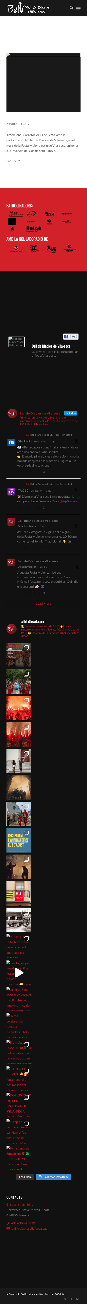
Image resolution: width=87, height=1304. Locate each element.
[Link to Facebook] (71, 1299)
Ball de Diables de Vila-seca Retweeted (51, 434)
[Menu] (78, 8)
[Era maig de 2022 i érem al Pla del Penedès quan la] (18, 1052)
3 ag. (48, 490)
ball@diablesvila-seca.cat (29, 1228)
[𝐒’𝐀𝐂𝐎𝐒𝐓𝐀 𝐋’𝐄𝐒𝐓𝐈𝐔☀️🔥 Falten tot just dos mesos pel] (18, 1078)
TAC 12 (23, 490)
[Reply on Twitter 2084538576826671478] (19, 472)
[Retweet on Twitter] (27, 434)
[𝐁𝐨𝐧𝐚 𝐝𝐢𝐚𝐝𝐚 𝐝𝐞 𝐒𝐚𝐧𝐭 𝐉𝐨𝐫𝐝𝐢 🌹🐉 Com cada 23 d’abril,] (18, 1158)
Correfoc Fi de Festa (17, 124)
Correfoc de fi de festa (28, 119)
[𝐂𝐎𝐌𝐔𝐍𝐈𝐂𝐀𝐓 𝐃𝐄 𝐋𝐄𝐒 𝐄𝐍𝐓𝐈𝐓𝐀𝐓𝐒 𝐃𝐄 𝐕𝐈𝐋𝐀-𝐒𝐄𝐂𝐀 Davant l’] (18, 1105)
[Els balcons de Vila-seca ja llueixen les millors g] (18, 893)
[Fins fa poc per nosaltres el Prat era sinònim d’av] (18, 972)
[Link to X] (65, 1299)
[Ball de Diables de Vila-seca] (16, 342)
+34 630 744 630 (23, 1223)
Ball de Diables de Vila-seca (38, 520)
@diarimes (40, 441)
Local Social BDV (22, 1204)
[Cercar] (69, 8)
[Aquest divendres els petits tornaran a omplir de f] (18, 814)
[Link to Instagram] (77, 1299)
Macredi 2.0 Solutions (56, 1294)
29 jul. (43, 566)
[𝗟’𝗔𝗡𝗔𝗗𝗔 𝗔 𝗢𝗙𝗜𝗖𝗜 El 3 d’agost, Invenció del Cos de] (18, 681)
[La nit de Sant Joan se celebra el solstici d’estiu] (18, 999)
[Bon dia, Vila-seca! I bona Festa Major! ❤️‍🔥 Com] (18, 761)
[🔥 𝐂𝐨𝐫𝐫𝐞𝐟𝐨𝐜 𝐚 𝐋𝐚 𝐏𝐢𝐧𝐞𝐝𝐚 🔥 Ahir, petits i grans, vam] (18, 867)
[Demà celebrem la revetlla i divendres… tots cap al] (18, 1025)
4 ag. (52, 441)
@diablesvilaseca (27, 526)
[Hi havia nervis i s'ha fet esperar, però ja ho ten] (18, 946)
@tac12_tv (36, 490)
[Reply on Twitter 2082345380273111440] (19, 594)
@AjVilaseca (68, 501)
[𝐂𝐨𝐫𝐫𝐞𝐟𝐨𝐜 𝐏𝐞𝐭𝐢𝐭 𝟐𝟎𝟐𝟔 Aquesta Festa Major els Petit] (18, 708)
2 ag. (42, 526)
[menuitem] (69, 8)
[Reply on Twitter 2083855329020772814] (19, 549)
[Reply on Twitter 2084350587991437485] (19, 508)
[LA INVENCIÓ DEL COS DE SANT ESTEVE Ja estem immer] (18, 920)
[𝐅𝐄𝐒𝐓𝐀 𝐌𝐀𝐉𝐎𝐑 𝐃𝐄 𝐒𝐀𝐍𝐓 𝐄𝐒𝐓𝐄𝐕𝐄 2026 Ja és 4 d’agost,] (18, 734)
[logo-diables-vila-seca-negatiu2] (36, 8)
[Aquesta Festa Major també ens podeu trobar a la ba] (18, 787)
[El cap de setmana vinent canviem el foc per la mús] (18, 1131)
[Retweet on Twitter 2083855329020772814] (27, 549)
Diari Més (25, 441)
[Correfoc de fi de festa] (43, 82)
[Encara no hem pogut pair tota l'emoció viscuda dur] (18, 655)
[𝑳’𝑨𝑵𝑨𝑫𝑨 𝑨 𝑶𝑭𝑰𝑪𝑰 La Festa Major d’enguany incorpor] (18, 840)
